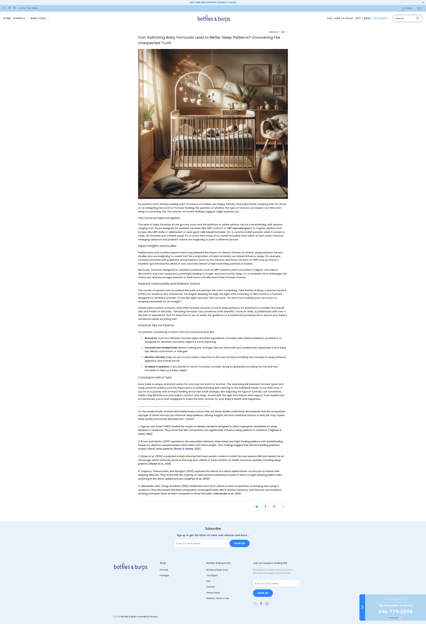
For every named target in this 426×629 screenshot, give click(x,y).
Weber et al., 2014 (160, 463)
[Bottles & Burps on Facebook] (9, 8)
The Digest (212, 575)
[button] (21, 18)
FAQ (208, 581)
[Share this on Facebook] (265, 507)
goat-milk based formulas (209, 232)
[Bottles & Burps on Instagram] (14, 8)
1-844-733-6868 (28, 8)
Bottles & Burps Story (217, 569)
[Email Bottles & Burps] (3, 8)
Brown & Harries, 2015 (187, 448)
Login (408, 8)
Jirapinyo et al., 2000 (197, 478)
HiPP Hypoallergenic (239, 228)
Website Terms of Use (217, 598)
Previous (273, 32)
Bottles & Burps (129, 616)
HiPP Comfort (222, 270)
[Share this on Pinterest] (274, 507)
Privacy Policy (213, 592)
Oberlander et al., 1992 (227, 493)
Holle (161, 232)
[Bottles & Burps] (214, 18)
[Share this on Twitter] (256, 507)
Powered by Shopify (148, 616)
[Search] (418, 18)
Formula (164, 569)
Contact (210, 586)
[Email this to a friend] (283, 507)
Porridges (164, 575)
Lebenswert (176, 232)
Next (283, 32)
